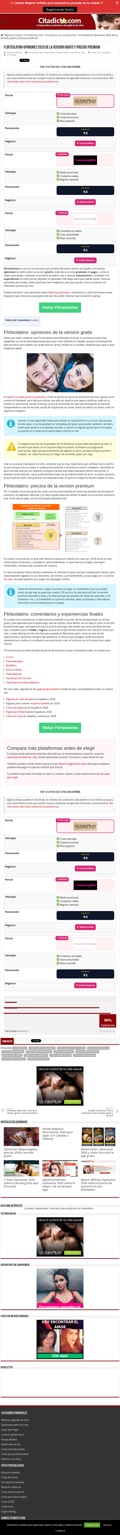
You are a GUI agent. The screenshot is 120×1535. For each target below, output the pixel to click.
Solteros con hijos (11, 1458)
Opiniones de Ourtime (18, 678)
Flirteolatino (20, 1048)
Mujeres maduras (11, 1487)
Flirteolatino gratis (12, 1055)
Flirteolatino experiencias (39, 1052)
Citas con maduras (16, 707)
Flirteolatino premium (85, 1055)
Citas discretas (9, 1477)
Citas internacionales (13, 1449)
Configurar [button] (60, 1530)
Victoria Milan (86, 143)
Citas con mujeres (16, 716)
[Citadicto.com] (60, 21)
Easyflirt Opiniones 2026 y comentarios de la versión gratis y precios (97, 1112)
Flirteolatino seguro (38, 1059)
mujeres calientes (40, 703)
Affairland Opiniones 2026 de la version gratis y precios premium (22, 1110)
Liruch (9, 657)
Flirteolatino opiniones (36, 1055)
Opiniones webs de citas (14, 1424)
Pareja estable (9, 1439)
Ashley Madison (86, 260)
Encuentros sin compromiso (61, 35)
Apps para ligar (10, 1429)
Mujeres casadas (10, 1472)
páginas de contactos (48, 689)
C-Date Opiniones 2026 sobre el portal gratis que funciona (21, 1183)
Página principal (12, 35)
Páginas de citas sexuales (20, 699)
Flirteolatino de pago (98, 1048)
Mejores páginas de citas (15, 1420)
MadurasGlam (86, 202)
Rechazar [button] (107, 1525)
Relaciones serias (10, 1444)
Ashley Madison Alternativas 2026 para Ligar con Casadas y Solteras (57, 1133)
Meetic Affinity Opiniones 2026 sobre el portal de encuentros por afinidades (98, 1184)
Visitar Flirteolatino (60, 307)
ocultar (34, 320)
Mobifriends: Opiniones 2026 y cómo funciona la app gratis (97, 1153)
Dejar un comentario (101, 52)
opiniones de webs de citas (22, 757)
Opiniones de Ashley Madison (22, 682)
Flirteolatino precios (60, 1055)
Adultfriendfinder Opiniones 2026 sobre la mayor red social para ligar (58, 1184)
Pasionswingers (14, 661)
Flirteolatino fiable (64, 1052)
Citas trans (7, 1506)
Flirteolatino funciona (87, 1052)
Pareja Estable (62, 52)
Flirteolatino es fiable (13, 1052)
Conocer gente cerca (12, 1434)
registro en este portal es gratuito (26, 397)
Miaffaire (11, 665)
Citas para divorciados (14, 1496)
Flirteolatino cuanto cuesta (71, 1048)
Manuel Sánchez (14, 52)
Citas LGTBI (7, 1501)
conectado (54, 1208)
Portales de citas (33, 35)
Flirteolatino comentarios (42, 1048)
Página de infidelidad (18, 711)
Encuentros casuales (12, 1482)
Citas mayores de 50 (12, 1492)
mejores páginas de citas (72, 763)
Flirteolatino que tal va (14, 1059)
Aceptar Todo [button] (92, 1525)
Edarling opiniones (59, 292)
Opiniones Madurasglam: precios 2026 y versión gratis (21, 1153)
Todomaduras (14, 674)
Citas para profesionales (15, 1454)
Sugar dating (8, 1511)
